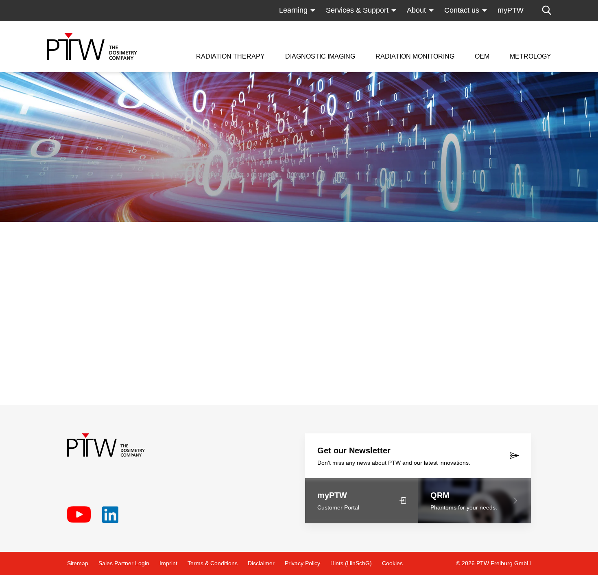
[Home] (92, 46)
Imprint (168, 563)
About (416, 10)
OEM (482, 56)
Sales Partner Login (123, 563)
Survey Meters (399, 26)
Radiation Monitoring (414, 56)
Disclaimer (261, 563)
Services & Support (357, 10)
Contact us (461, 10)
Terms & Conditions (213, 563)
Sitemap (77, 563)
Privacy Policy (302, 563)
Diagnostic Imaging (320, 56)
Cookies (392, 563)
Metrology (530, 56)
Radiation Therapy (230, 56)
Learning (293, 10)
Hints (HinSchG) (351, 563)
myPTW (511, 10)
